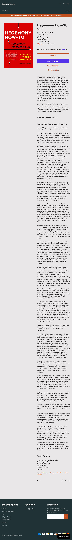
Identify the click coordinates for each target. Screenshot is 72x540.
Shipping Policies (7, 517)
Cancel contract (64, 536)
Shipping (39, 44)
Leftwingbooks (8, 4)
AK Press (51, 473)
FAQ (3, 514)
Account (67, 11)
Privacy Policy (6, 519)
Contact (4, 522)
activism (42, 473)
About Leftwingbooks (8, 511)
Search (4, 508)
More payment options (53, 65)
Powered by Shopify (17, 535)
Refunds (4, 525)
